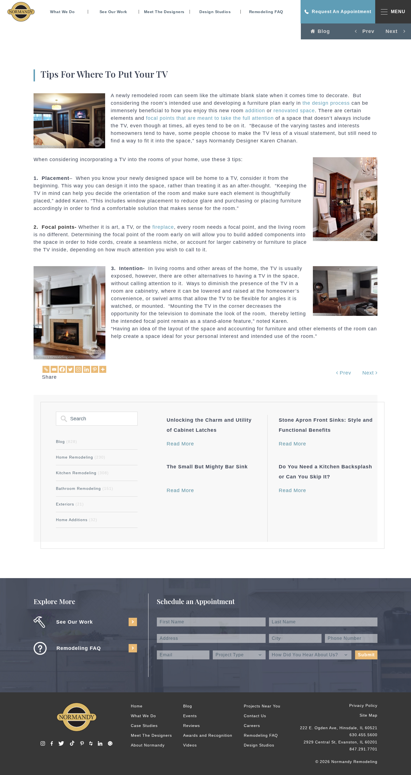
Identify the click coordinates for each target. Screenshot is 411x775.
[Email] (54, 369)
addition (255, 110)
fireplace (163, 227)
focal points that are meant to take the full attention (210, 118)
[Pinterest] (94, 369)
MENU (398, 11)
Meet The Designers (164, 12)
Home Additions (76, 520)
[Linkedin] (86, 369)
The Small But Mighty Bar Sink (207, 466)
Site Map (368, 715)
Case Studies (144, 725)
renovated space (294, 110)
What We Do (62, 12)
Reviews (191, 725)
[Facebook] (62, 369)
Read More (180, 444)
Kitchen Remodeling (82, 473)
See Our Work (113, 12)
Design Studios (215, 12)
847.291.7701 (363, 749)
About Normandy (148, 745)
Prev (344, 373)
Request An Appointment (341, 11)
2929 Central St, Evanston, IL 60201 (340, 742)
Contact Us (255, 716)
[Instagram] (78, 369)
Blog (324, 31)
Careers (252, 725)
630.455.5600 (363, 735)
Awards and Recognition (207, 735)
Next (368, 373)
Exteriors (70, 504)
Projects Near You (262, 706)
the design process (326, 103)
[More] (102, 369)
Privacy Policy (363, 705)
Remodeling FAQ (266, 12)
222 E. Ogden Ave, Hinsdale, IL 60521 (338, 728)
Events (190, 716)
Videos (190, 745)
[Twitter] (70, 369)
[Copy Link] (45, 369)
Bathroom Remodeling (84, 488)
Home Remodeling (80, 457)
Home (137, 706)
